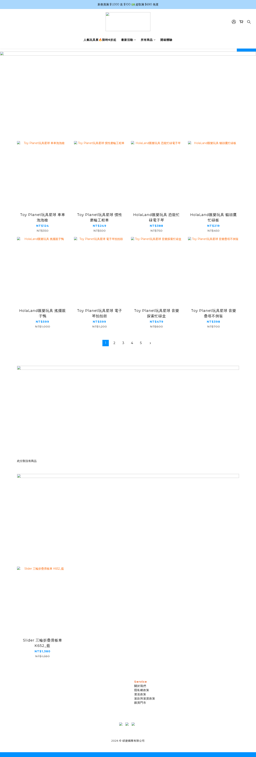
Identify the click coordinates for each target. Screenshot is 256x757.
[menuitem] (105, 343)
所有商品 (147, 40)
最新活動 (127, 40)
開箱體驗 (166, 40)
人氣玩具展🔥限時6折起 (100, 40)
